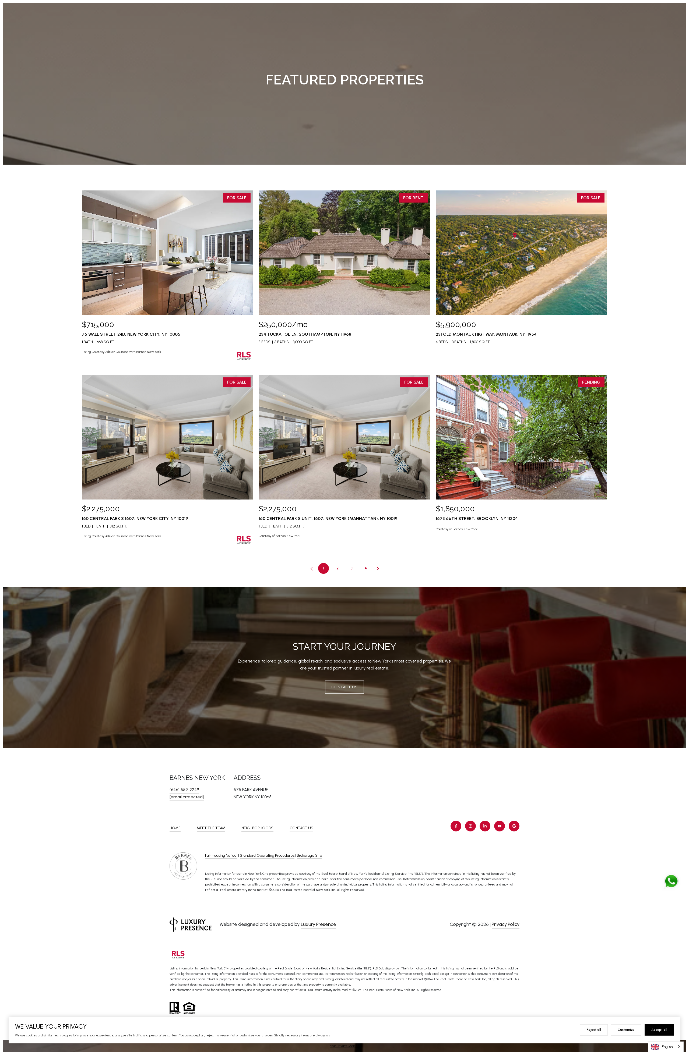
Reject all (594, 1030)
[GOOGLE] (514, 826)
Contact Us (301, 828)
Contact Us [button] (344, 687)
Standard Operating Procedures (267, 855)
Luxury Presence (318, 924)
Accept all (659, 1030)
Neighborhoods (257, 828)
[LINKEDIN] (485, 826)
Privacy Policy (505, 924)
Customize (626, 1030)
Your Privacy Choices (344, 1046)
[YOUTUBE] (499, 826)
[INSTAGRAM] (470, 826)
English (667, 1047)
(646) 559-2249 (184, 789)
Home (175, 828)
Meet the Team (211, 828)
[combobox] (666, 1047)
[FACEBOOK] (456, 826)
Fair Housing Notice (221, 855)
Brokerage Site (309, 855)
